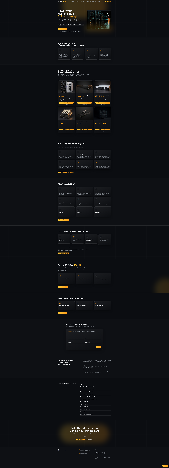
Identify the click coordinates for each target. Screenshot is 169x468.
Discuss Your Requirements (63, 219)
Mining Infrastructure (99, 164)
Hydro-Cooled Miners (98, 453)
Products (72, 1)
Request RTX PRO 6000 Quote (83, 129)
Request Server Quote (102, 129)
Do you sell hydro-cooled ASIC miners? (86, 391)
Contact (98, 1)
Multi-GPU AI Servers (99, 121)
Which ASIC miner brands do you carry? (87, 386)
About (93, 1)
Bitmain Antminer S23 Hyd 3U (83, 95)
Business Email (70, 338)
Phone (86, 338)
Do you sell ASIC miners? (84, 384)
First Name (69, 334)
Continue (97, 347)
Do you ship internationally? (85, 404)
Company (69, 342)
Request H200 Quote (66, 129)
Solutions (105, 451)
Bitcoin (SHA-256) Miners (99, 452)
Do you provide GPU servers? (85, 411)
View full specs (66, 104)
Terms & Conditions (107, 457)
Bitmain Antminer (97, 454)
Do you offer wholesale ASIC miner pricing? (87, 396)
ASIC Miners (77, 1)
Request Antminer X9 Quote (66, 102)
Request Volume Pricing (62, 286)
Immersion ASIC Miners (99, 154)
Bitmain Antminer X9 (63, 95)
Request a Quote (108, 1)
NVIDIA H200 (62, 121)
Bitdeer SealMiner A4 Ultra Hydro (102, 95)
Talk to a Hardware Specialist (63, 253)
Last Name (86, 334)
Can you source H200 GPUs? (85, 409)
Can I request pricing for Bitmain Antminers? (87, 389)
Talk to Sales (71, 28)
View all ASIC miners (71, 172)
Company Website (87, 342)
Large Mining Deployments (82, 164)
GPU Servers (97, 459)
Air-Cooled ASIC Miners (63, 154)
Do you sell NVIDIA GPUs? (84, 406)
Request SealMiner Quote (102, 102)
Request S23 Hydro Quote (84, 102)
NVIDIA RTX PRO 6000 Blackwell (84, 121)
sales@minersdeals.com (83, 453)
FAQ (95, 1)
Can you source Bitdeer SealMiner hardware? (87, 394)
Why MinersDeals (88, 1)
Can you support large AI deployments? (87, 414)
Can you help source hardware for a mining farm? (88, 399)
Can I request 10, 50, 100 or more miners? (87, 401)
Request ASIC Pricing (62, 172)
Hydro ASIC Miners (80, 154)
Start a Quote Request (62, 312)
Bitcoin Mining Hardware (63, 164)
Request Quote (106, 454)
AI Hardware (82, 1)
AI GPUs (96, 457)
